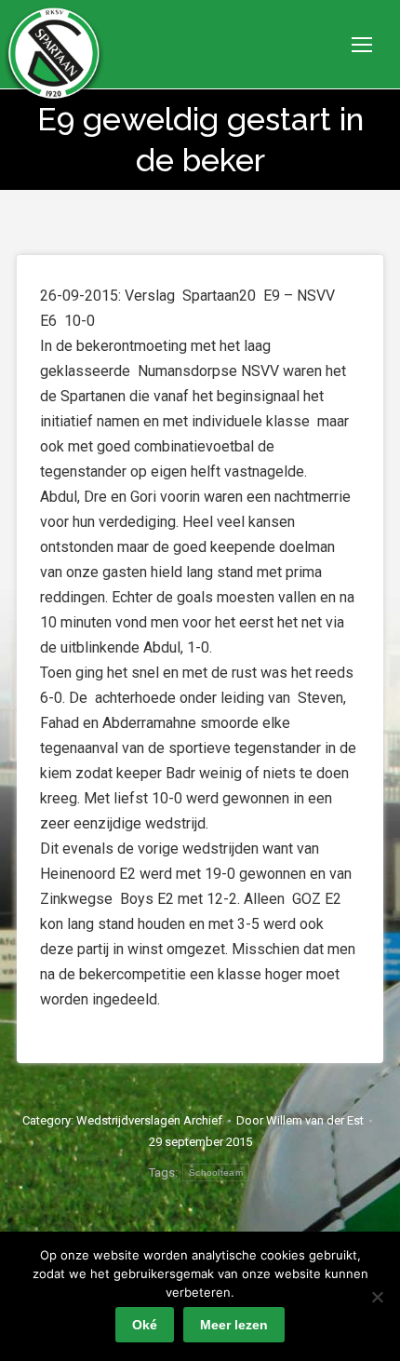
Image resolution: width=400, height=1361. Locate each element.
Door (300, 1120)
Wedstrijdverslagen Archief (149, 1120)
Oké (144, 1324)
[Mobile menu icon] (362, 45)
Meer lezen (234, 1324)
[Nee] (376, 1296)
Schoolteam (216, 1172)
